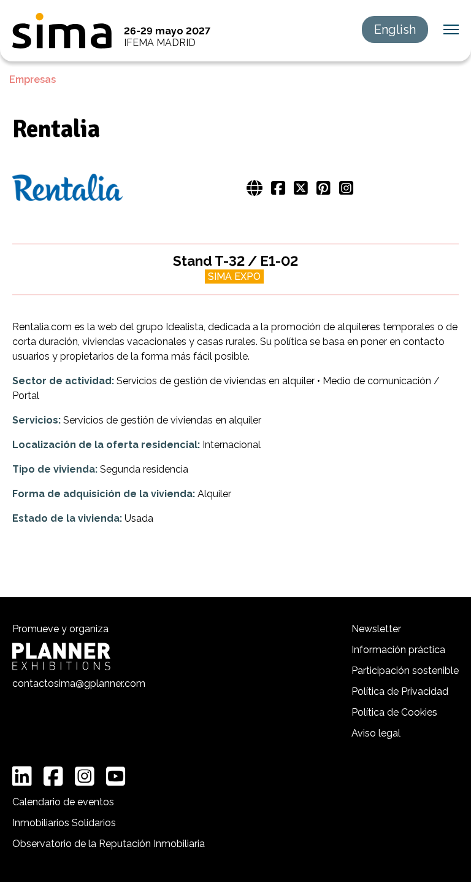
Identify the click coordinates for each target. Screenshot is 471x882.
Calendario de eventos (63, 802)
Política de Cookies (394, 712)
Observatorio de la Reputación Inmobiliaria (108, 843)
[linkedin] (22, 776)
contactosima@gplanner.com (78, 683)
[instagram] (84, 776)
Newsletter (376, 629)
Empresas (32, 79)
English (395, 29)
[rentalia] (67, 188)
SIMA (62, 30)
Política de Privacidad (399, 691)
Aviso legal (375, 733)
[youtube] (116, 776)
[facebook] (53, 776)
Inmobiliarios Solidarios (64, 823)
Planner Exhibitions (61, 656)
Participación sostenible (405, 670)
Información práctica (398, 650)
